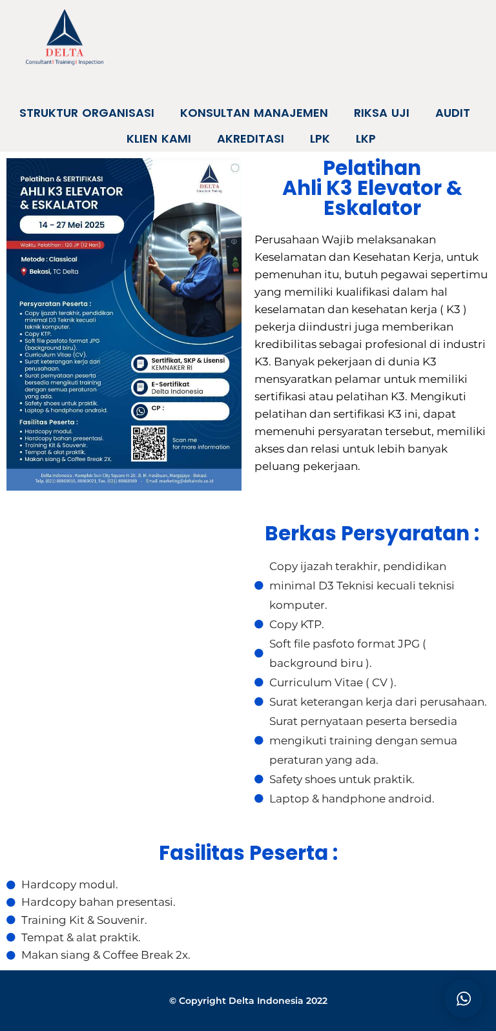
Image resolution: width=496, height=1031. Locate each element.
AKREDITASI (250, 138)
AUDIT (452, 113)
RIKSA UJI (381, 113)
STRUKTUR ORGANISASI (86, 113)
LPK (320, 138)
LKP (366, 138)
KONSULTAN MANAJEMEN (254, 113)
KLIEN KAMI (159, 138)
